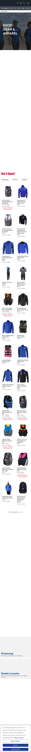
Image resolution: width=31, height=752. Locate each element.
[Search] (17, 3)
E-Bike (23, 8)
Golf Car (28, 8)
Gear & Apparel (5, 8)
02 (11, 512)
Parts (11, 8)
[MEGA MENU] (28, 3)
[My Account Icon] (20, 3)
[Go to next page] (22, 512)
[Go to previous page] (8, 512)
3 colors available (6, 235)
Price (16, 179)
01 (10, 512)
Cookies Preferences (15, 741)
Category (6, 179)
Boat (19, 8)
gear (5, 11)
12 (21, 512)
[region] (15, 738)
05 (17, 512)
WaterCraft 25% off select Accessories (8, 208)
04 (15, 512)
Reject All (15, 745)
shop (2, 11)
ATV (15, 8)
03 (13, 512)
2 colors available (6, 313)
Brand (25, 179)
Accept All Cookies (15, 749)
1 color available (6, 206)
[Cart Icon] (23, 3)
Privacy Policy (19, 737)
